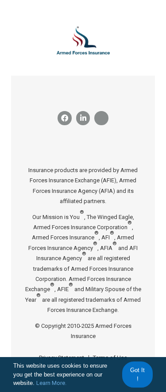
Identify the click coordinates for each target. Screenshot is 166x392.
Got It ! (137, 374)
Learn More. (51, 383)
